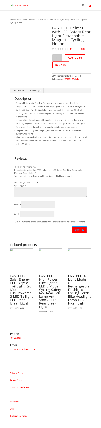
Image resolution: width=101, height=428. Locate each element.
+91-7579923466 (17, 338)
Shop (12, 409)
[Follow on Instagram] (33, 357)
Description (18, 90)
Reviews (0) (35, 90)
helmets (32, 19)
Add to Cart (75, 57)
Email (17, 214)
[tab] (18, 90)
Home (12, 19)
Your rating (19, 182)
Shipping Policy (16, 373)
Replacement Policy (18, 416)
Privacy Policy (16, 380)
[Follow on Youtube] (28, 357)
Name (17, 204)
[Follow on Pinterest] (23, 357)
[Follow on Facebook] (12, 357)
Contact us (14, 401)
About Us (15, 393)
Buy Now (60, 64)
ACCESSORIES (21, 19)
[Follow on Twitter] (17, 357)
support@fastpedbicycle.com (22, 349)
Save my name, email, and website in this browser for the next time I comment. (51, 221)
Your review (20, 186)
